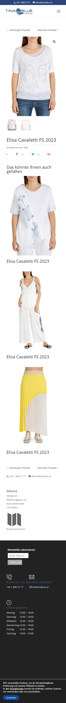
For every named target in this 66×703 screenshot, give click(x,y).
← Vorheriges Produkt (18, 30)
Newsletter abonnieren (21, 549)
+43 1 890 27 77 (15, 587)
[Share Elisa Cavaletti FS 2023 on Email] (49, 154)
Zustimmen (11, 697)
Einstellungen (17, 688)
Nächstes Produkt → (48, 30)
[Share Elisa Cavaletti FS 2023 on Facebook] (17, 154)
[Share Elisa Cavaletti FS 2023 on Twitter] (33, 154)
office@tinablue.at (39, 587)
